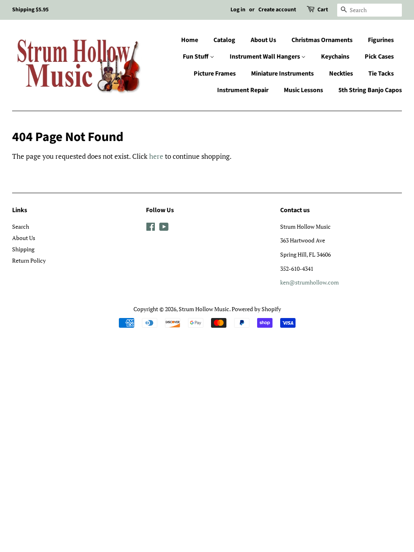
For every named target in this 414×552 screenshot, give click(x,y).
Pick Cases (379, 56)
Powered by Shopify (256, 309)
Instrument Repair (242, 90)
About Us (263, 40)
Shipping (23, 249)
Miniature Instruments (282, 73)
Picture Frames (215, 73)
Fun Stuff (196, 56)
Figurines (381, 40)
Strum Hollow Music (204, 309)
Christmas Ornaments (322, 40)
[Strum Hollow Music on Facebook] (150, 228)
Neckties (341, 73)
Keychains (335, 56)
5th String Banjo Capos (370, 90)
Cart (322, 10)
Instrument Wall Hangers (265, 56)
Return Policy (29, 260)
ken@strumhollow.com (309, 282)
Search (20, 226)
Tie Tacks (381, 73)
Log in (237, 10)
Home (189, 40)
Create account (277, 10)
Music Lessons (303, 90)
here (156, 156)
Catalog (224, 40)
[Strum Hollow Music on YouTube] (164, 228)
